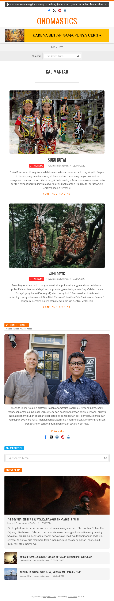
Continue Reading (57, 193)
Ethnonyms (36, 165)
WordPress (72, 596)
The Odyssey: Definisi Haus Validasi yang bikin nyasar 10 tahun (43, 519)
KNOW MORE (57, 430)
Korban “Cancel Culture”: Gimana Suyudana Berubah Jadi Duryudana (56, 557)
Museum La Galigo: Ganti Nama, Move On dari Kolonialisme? (50, 572)
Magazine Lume (49, 596)
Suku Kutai (57, 160)
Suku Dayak (57, 273)
